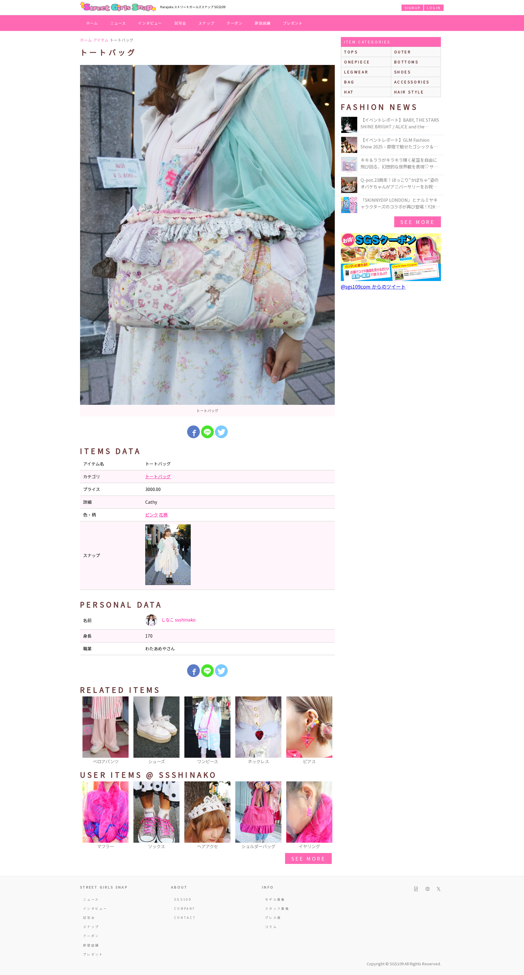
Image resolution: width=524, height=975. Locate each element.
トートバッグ (158, 476)
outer (402, 51)
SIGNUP (412, 7)
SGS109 (183, 899)
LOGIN (434, 7)
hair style (409, 91)
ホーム (92, 22)
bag (349, 81)
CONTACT (185, 917)
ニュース (118, 22)
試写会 (180, 22)
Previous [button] (87, 730)
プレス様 (273, 917)
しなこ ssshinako (178, 620)
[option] (207, 240)
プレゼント (293, 22)
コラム (271, 926)
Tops (351, 51)
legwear (356, 71)
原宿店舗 (263, 22)
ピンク (151, 515)
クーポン (235, 22)
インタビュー (150, 22)
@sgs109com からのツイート (373, 286)
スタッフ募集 (277, 908)
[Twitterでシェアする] (221, 431)
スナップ (206, 22)
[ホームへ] (118, 7)
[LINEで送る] (207, 431)
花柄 (163, 515)
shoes (402, 71)
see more (308, 858)
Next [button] (327, 730)
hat (349, 91)
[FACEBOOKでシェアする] (193, 431)
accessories (412, 81)
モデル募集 (275, 899)
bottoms (406, 61)
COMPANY (184, 908)
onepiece (357, 61)
